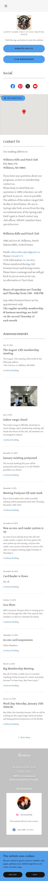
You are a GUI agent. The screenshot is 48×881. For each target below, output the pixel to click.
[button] (6, 6)
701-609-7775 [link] (17, 256)
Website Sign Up (24, 48)
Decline (13, 874)
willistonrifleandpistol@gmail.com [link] (25, 252)
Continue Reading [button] (11, 370)
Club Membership (24, 59)
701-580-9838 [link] (29, 260)
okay (35, 874)
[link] (24, 22)
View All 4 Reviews (24, 788)
